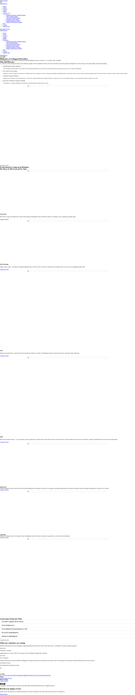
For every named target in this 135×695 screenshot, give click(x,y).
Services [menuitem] (5, 9)
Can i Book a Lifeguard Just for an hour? (13, 621)
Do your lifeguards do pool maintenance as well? (14, 629)
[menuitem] (9, 14)
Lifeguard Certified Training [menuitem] (13, 18)
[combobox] (67, 488)
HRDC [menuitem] (5, 12)
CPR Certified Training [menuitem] (12, 16)
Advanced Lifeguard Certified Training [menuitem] (16, 15)
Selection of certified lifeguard (9, 636)
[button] (67, 621)
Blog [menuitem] (4, 23)
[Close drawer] (1, 2)
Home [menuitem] (4, 6)
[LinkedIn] (1, 684)
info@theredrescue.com (6, 678)
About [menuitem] (4, 7)
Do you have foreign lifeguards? (10, 632)
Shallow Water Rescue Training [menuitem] (14, 22)
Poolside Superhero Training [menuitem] (13, 20)
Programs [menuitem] (5, 13)
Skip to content (3, 0)
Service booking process (8, 625)
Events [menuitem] (4, 10)
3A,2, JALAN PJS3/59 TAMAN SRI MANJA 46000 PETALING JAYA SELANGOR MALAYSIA (25, 675)
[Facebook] (3, 684)
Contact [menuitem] (5, 25)
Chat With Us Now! (5, 29)
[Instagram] (4, 684)
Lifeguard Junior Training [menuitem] (12, 19)
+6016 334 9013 (4, 681)
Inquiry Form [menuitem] (6, 26)
